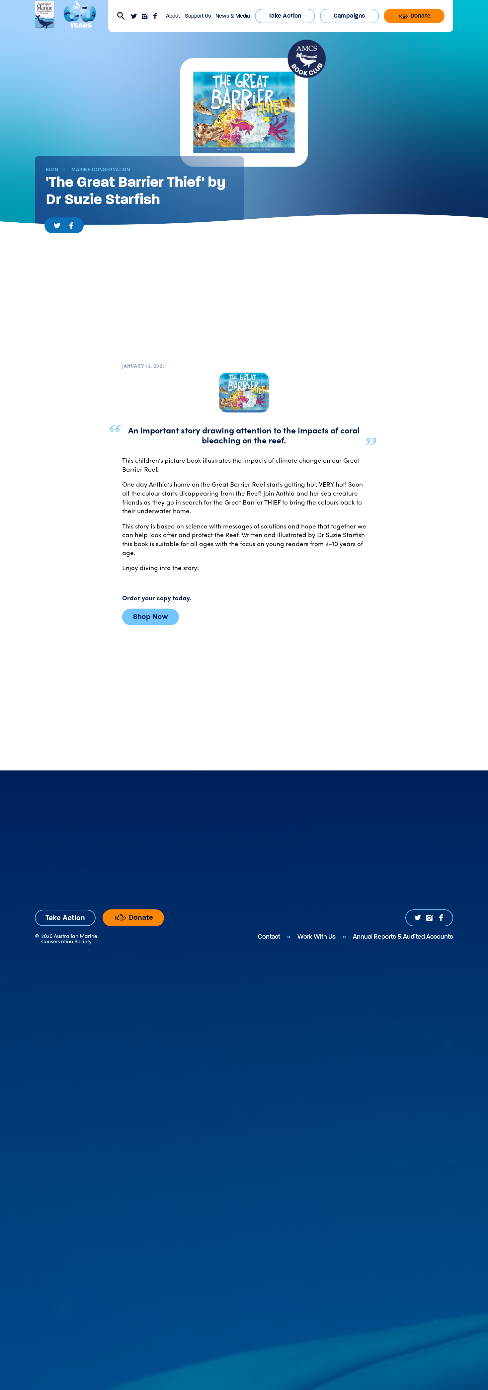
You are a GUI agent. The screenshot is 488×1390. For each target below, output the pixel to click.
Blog (52, 170)
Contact (269, 936)
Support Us (198, 16)
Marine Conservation (100, 170)
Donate (420, 15)
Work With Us (316, 936)
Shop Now (150, 616)
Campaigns (350, 15)
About (173, 16)
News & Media (232, 16)
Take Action (285, 15)
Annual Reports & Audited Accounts (403, 936)
